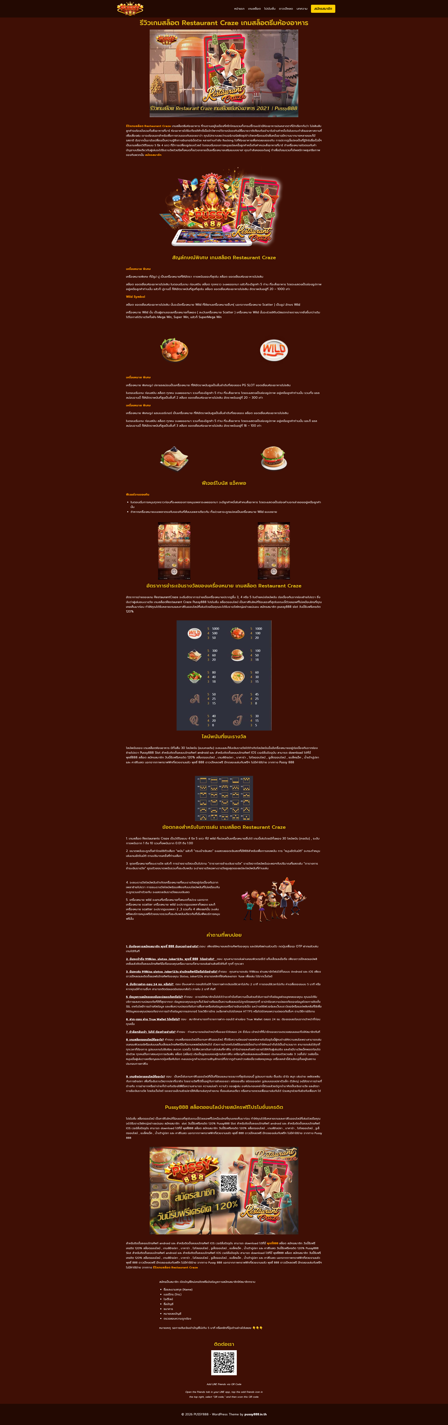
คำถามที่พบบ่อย (224, 935)
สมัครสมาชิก (323, 8)
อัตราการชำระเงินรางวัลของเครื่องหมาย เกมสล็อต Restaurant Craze (224, 586)
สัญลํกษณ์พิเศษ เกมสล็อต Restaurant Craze (224, 257)
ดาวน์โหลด (286, 8)
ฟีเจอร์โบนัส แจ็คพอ (224, 483)
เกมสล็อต (254, 8)
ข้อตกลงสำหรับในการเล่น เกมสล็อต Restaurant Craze (224, 827)
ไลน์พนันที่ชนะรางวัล (224, 736)
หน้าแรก (239, 8)
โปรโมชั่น (269, 8)
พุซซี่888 (272, 1243)
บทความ (302, 8)
